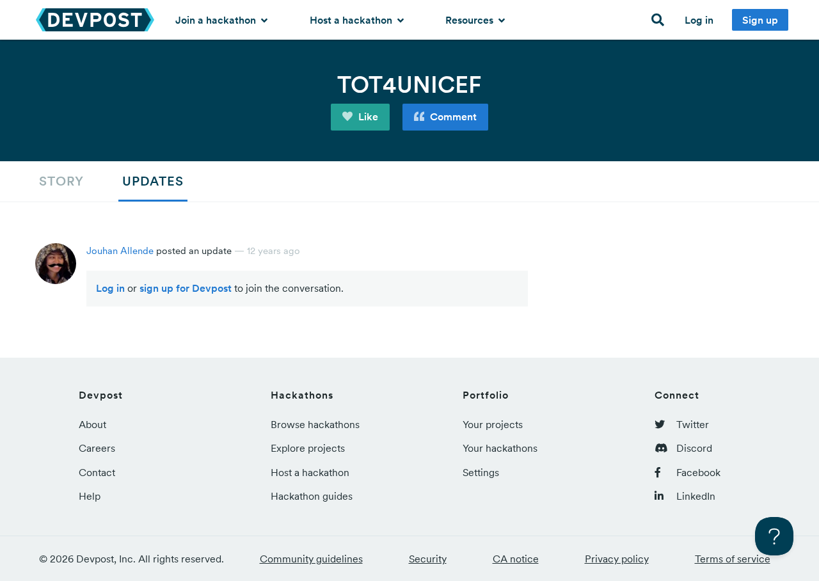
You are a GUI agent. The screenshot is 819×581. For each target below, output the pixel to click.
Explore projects (308, 448)
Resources (470, 19)
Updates (153, 181)
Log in (699, 19)
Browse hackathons (315, 424)
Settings (481, 472)
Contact (97, 472)
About (92, 424)
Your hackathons (500, 448)
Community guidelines (311, 558)
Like (367, 116)
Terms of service (732, 558)
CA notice (516, 558)
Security (428, 558)
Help (89, 495)
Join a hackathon (216, 19)
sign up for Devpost (185, 288)
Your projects (493, 424)
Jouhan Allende (120, 250)
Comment (452, 116)
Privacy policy (617, 558)
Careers (97, 448)
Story (61, 181)
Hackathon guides (312, 495)
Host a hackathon (352, 19)
